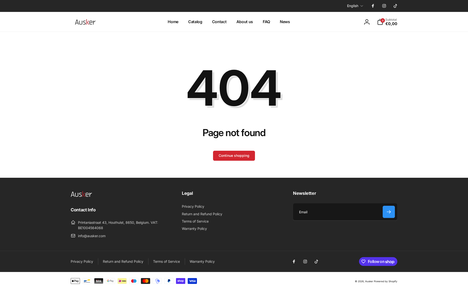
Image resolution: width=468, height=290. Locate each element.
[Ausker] (83, 196)
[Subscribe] (389, 212)
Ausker (369, 281)
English (352, 6)
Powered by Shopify (385, 281)
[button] (387, 22)
